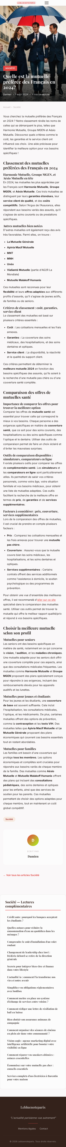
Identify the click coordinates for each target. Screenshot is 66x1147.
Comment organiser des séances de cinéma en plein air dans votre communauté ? (31, 1031)
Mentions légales (27, 1128)
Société (10, 68)
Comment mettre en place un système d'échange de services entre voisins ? (28, 1000)
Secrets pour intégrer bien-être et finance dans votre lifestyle (30, 968)
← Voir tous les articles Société (21, 875)
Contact (44, 1128)
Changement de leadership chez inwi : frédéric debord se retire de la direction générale (29, 956)
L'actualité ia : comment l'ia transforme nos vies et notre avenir (31, 978)
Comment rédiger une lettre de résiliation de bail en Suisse (32, 1010)
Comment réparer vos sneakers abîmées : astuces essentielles (30, 1056)
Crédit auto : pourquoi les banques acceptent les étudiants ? (32, 918)
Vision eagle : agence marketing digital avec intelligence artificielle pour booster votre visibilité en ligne (31, 1044)
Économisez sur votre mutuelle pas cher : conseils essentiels (30, 1067)
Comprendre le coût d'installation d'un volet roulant (31, 943)
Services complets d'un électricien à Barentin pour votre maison (32, 1077)
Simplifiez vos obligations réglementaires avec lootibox (30, 989)
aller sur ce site (46, 599)
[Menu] (46, 2)
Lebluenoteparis (33, 1107)
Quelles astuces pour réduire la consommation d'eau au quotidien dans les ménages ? (31, 931)
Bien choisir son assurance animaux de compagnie (29, 1021)
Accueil (6, 107)
